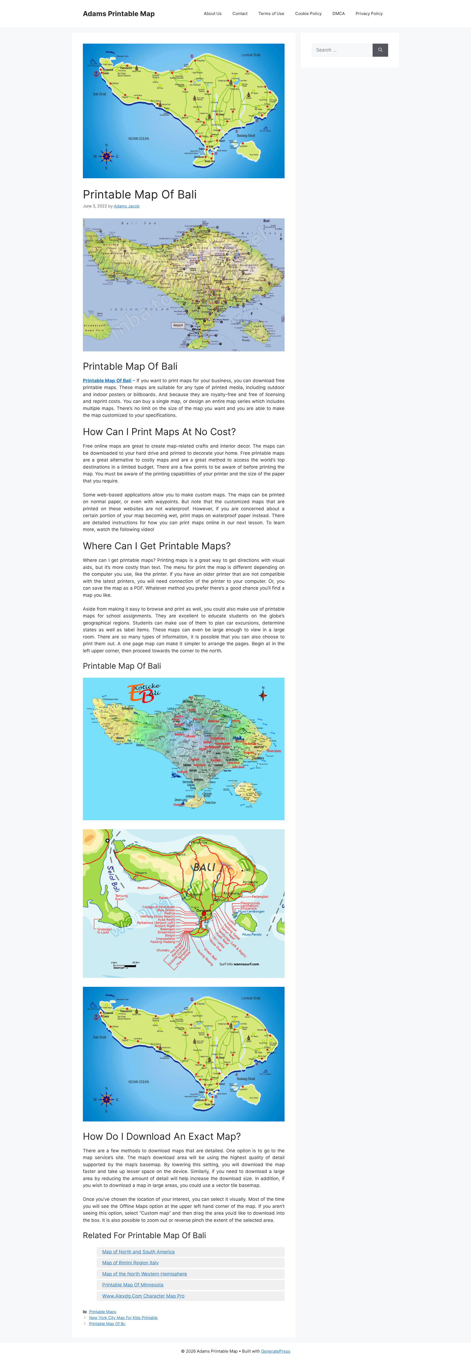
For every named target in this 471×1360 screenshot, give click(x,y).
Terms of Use (271, 13)
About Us (213, 13)
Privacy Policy (369, 13)
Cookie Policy (308, 13)
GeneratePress (275, 1351)
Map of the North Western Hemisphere (144, 1274)
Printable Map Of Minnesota (133, 1284)
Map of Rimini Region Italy (130, 1262)
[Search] (380, 50)
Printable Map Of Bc (107, 1323)
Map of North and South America (138, 1252)
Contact (240, 13)
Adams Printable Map (119, 14)
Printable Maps (102, 1311)
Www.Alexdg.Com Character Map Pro (143, 1296)
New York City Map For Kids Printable (123, 1317)
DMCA (339, 13)
